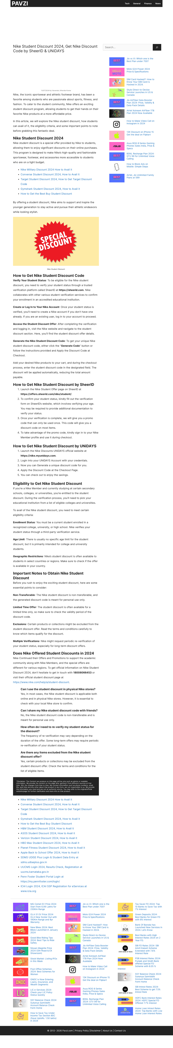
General (136, 3)
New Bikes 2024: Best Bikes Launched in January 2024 (44, 930)
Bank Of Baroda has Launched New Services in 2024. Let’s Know (148, 927)
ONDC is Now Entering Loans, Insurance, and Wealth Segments (41, 982)
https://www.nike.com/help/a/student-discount (41, 682)
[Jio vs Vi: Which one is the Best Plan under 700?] (116, 61)
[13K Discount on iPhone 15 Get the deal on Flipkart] (116, 136)
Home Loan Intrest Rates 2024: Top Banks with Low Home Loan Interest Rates (148, 1011)
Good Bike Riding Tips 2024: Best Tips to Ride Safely (42, 940)
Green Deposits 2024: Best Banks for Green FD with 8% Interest (147, 917)
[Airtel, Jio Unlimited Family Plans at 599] (116, 178)
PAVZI (20, 3)
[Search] (157, 47)
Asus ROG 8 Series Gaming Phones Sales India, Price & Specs (140, 146)
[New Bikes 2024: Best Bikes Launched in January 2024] (20, 930)
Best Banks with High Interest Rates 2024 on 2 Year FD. (147, 938)
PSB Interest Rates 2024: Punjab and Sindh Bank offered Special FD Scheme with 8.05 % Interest (139, 963)
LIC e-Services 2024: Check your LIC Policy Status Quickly (41, 992)
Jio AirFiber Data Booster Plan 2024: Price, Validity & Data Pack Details (140, 103)
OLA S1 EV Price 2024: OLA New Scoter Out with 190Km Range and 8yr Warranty (43, 918)
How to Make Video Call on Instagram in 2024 (140, 122)
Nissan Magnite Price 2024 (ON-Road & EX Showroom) (41, 951)
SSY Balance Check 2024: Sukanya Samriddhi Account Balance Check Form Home (43, 1004)
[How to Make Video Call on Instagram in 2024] (116, 125)
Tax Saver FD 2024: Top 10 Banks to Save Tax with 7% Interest (148, 906)
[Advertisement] (86, 24)
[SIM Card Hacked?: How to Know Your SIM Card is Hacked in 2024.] (116, 82)
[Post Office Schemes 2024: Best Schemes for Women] (20, 972)
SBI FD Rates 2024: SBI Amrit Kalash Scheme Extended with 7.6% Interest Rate (147, 949)
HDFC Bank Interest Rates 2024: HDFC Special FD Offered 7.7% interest (148, 1000)
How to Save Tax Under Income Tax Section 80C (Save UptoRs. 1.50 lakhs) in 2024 (43, 1017)
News (158, 3)
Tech (127, 3)
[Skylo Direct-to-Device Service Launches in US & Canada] (116, 93)
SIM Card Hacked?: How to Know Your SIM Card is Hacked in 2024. (140, 82)
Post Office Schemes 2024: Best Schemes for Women (42, 971)
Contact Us (120, 1030)
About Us (107, 1030)
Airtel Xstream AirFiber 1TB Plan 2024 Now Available (140, 111)
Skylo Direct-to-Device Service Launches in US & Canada (140, 92)
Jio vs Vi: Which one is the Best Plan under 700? (140, 59)
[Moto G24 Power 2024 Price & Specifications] (116, 72)
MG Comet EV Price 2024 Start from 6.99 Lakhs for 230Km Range (43, 906)
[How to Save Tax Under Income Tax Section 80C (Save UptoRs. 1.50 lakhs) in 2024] (20, 1016)
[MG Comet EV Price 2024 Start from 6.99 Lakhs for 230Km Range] (20, 907)
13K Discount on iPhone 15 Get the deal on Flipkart (140, 133)
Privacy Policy (82, 1030)
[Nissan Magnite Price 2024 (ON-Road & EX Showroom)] (20, 951)
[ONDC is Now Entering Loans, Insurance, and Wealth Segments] (20, 982)
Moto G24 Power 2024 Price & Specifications (138, 70)
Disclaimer (95, 1030)
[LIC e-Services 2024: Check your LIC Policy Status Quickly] (20, 993)
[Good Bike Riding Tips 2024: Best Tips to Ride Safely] (20, 941)
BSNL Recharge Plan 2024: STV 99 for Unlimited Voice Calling (140, 156)
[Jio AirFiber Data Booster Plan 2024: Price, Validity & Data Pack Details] (116, 103)
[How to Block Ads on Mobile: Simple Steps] (116, 168)
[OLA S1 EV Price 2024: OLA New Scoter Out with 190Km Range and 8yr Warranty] (20, 917)
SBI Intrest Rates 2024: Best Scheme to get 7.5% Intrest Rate (147, 989)
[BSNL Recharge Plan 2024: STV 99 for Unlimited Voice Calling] (116, 156)
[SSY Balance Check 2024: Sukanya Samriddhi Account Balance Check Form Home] (20, 1003)
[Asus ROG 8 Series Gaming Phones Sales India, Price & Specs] (116, 146)
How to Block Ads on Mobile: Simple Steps (137, 165)
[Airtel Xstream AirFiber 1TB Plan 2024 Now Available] (116, 113)
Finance (148, 3)
